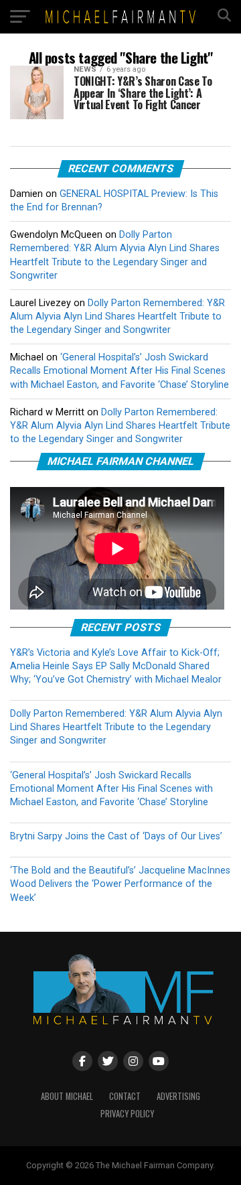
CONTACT (125, 1096)
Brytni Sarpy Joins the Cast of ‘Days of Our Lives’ (116, 836)
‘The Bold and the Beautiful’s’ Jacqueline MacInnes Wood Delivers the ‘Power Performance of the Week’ (120, 884)
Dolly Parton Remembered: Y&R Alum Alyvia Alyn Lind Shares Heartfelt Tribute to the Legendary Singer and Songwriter (117, 316)
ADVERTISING (178, 1096)
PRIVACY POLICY (127, 1113)
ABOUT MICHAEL (67, 1096)
